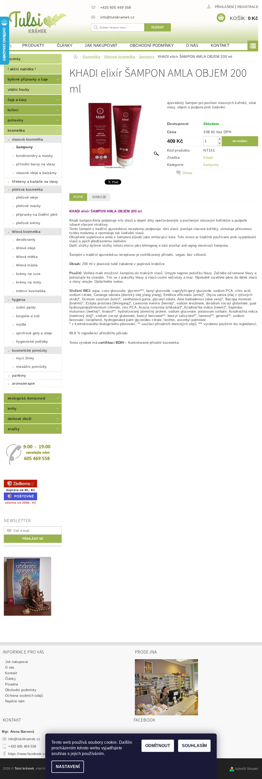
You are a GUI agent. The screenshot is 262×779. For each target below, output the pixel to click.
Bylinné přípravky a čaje (28, 79)
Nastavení (68, 766)
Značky (13, 429)
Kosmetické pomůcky (29, 350)
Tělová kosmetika (26, 232)
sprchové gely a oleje (34, 333)
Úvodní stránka (10, 45)
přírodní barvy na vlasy (35, 164)
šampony (24, 147)
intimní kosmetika (31, 291)
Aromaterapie (23, 383)
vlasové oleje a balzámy (36, 173)
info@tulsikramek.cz (24, 739)
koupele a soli (27, 316)
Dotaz (188, 173)
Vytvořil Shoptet (246, 769)
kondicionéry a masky (34, 156)
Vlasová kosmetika (27, 139)
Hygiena (18, 299)
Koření (13, 110)
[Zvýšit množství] (219, 138)
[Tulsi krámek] (46, 21)
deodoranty (25, 239)
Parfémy (19, 375)
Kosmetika (16, 130)
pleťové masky (28, 206)
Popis (78, 197)
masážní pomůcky (31, 366)
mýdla (21, 324)
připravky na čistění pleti (36, 214)
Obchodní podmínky (152, 45)
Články (65, 45)
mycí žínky (25, 358)
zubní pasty (26, 307)
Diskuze (99, 197)
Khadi (208, 157)
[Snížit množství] (219, 143)
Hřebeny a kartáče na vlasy (35, 181)
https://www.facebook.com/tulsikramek (38, 754)
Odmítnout (157, 745)
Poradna (11, 684)
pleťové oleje (27, 197)
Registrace (247, 7)
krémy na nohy (28, 282)
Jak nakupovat (101, 45)
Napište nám (15, 701)
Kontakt (220, 45)
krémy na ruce (28, 274)
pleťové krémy (28, 223)
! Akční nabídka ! (22, 69)
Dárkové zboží (19, 419)
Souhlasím (194, 745)
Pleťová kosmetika (27, 189)
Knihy (12, 408)
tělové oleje (26, 248)
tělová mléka (27, 257)
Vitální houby (18, 89)
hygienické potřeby (32, 341)
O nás (192, 45)
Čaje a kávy (17, 100)
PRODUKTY (33, 45)
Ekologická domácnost (26, 398)
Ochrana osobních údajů (24, 695)
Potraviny (15, 120)
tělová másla (27, 265)
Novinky (14, 59)
